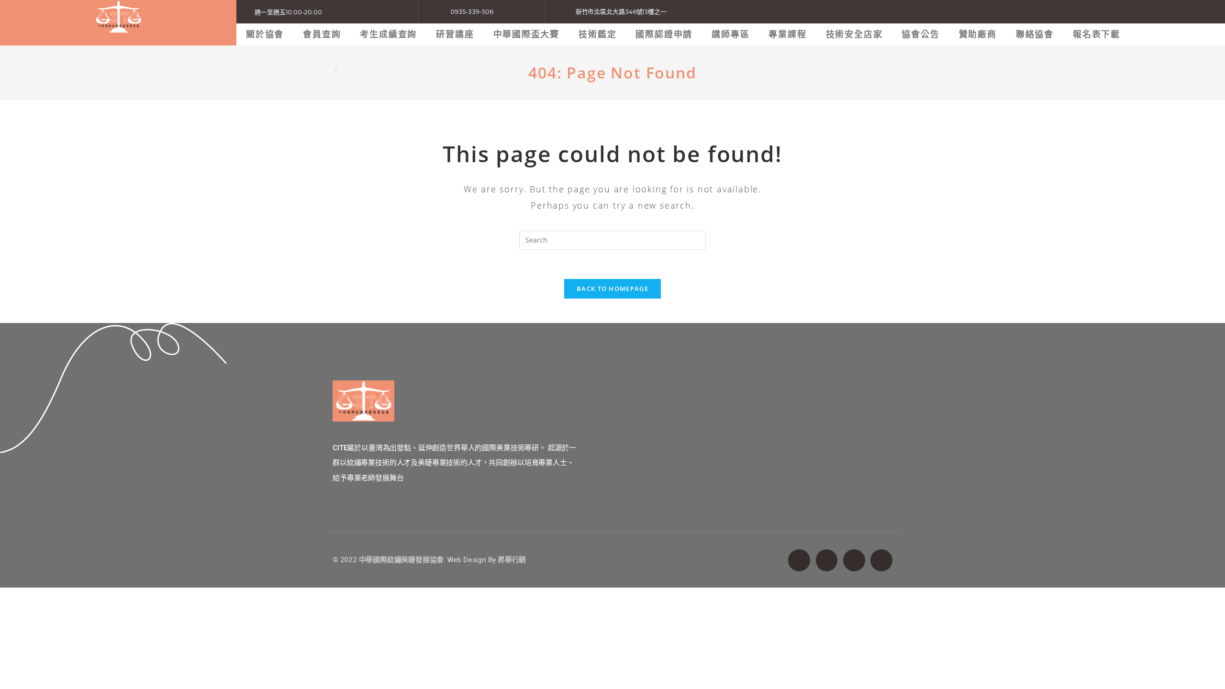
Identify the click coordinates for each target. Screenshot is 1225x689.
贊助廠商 (978, 34)
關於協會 (265, 34)
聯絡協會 (1035, 34)
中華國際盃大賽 (526, 34)
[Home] (328, 69)
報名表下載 (1096, 34)
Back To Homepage (612, 288)
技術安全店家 (854, 34)
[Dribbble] (881, 560)
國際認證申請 (663, 34)
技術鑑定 (597, 34)
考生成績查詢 (388, 34)
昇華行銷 (512, 560)
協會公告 (920, 34)
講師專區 (730, 34)
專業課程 (787, 34)
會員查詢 (322, 34)
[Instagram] (854, 560)
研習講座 (455, 34)
